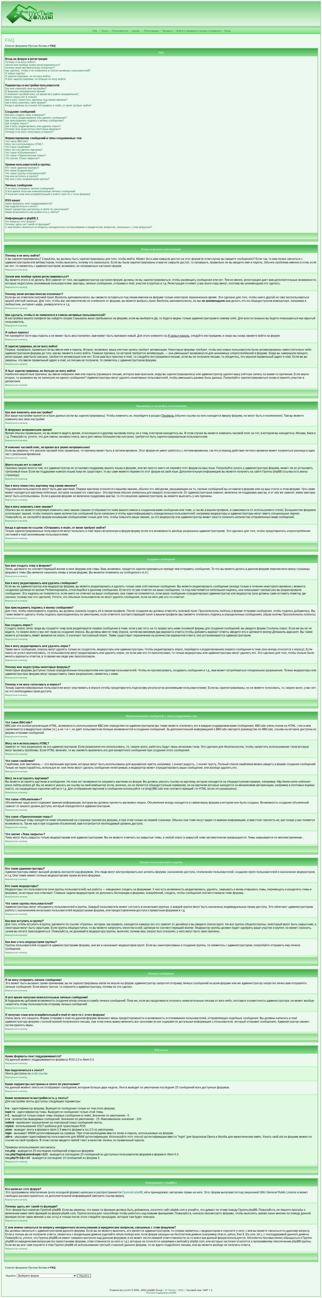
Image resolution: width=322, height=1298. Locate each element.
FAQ (94, 30)
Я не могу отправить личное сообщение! (29, 188)
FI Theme (170, 1290)
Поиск (105, 30)
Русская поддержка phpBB (161, 1292)
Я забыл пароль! (15, 73)
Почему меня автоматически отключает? (30, 67)
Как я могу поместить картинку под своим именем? (36, 99)
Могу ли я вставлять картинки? (23, 149)
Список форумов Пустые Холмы (26, 45)
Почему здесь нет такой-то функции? (27, 224)
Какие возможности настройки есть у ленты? (32, 212)
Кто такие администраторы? (22, 167)
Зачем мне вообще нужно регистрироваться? (32, 64)
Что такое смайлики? (17, 146)
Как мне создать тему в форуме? (25, 114)
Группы (136, 30)
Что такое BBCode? (16, 141)
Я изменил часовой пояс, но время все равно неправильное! (41, 94)
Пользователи (120, 30)
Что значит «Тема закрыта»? (22, 158)
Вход (227, 30)
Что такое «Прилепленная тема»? (25, 155)
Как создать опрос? (17, 123)
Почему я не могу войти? (20, 62)
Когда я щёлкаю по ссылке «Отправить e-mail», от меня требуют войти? (48, 105)
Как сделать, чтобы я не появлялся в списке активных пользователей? (48, 70)
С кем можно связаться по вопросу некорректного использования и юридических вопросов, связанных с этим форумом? (78, 227)
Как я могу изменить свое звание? (25, 102)
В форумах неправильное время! (25, 91)
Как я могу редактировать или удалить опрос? (33, 126)
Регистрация (151, 30)
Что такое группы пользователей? (25, 173)
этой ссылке (39, 1073)
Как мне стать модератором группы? (27, 179)
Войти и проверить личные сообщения (199, 30)
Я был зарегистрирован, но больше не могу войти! (35, 79)
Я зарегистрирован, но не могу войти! (27, 76)
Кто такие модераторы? (19, 170)
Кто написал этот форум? (20, 221)
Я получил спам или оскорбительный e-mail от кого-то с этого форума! (47, 194)
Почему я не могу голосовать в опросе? (29, 131)
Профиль (167, 30)
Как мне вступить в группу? (21, 176)
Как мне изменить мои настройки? (25, 88)
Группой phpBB (132, 1192)
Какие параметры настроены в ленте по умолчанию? (37, 209)
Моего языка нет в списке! (21, 96)
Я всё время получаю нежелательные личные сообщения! (40, 191)
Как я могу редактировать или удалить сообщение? (36, 117)
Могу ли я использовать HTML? (24, 144)
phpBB (127, 1290)
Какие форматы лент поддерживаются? (29, 203)
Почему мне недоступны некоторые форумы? (33, 129)
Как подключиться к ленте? (21, 206)
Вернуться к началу (16, 269)
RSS (180, 1290)
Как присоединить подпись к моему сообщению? (34, 120)
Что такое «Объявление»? (21, 152)
